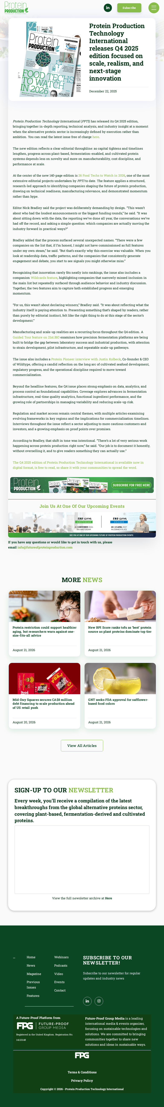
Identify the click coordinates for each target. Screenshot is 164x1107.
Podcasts (60, 965)
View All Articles (82, 745)
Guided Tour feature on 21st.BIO (36, 337)
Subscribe (129, 7)
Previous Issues (33, 984)
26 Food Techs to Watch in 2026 (101, 175)
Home (31, 957)
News (31, 965)
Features (33, 996)
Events (59, 982)
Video (58, 974)
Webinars (61, 957)
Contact (60, 990)
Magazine (34, 974)
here (95, 137)
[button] (153, 7)
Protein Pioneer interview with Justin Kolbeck (86, 359)
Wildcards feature (44, 278)
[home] (17, 8)
